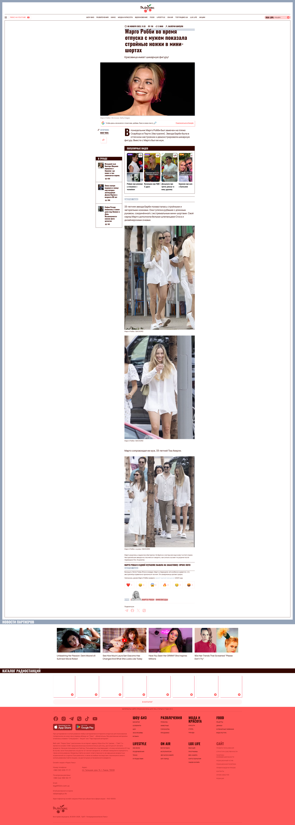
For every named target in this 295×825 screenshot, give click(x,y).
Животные (165, 726)
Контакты (220, 771)
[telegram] (126, 610)
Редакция (220, 778)
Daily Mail (104, 132)
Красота (192, 725)
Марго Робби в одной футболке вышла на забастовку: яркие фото (157, 565)
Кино (113, 17)
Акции (202, 17)
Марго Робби (148, 600)
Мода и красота (125, 17)
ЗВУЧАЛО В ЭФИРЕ (167, 755)
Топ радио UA (181, 17)
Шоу (134, 729)
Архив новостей (222, 775)
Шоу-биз (90, 17)
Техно (135, 755)
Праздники (165, 733)
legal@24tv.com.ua (61, 785)
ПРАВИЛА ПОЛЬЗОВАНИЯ (225, 748)
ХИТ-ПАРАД (165, 759)
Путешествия (138, 759)
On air (170, 17)
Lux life (193, 17)
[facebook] (132, 610)
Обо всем (136, 748)
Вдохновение (141, 17)
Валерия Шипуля (175, 26)
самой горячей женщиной (165, 578)
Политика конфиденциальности (225, 756)
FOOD (152, 17)
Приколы (164, 722)
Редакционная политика (226, 764)
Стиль (191, 729)
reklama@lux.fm (60, 793)
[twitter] (138, 610)
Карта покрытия (195, 759)
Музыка (136, 736)
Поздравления (138, 752)
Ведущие (192, 748)
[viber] (144, 610)
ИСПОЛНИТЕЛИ (166, 752)
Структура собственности (226, 752)
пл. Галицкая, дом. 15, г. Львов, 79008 (98, 770)
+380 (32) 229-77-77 (62, 770)
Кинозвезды (162, 600)
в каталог (147, 702)
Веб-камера (193, 755)
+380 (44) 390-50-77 (62, 778)
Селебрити (137, 726)
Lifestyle (161, 17)
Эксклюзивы (138, 733)
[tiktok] (87, 719)
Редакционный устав (224, 761)
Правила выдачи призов (225, 768)
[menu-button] (6, 17)
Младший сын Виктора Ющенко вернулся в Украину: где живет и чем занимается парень (112, 169)
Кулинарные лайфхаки (225, 729)
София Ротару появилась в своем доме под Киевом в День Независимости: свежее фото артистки (112, 214)
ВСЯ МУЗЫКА (165, 748)
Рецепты (219, 722)
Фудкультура (221, 733)
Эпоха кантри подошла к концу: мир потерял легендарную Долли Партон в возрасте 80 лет (112, 191)
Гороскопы (165, 729)
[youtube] (95, 719)
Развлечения (102, 17)
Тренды (191, 733)
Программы (193, 752)
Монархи (136, 722)
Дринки (219, 726)
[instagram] (63, 719)
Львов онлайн (194, 762)
